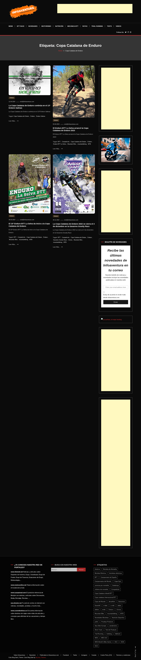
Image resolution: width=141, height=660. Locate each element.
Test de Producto (112, 630)
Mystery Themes (41, 657)
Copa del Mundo (101, 601)
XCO (97, 646)
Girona (70, 240)
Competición (65, 141)
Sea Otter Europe (102, 626)
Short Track (100, 630)
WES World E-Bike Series (104, 642)
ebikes (98, 609)
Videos (118, 26)
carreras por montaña (103, 585)
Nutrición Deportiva (119, 617)
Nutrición (59, 26)
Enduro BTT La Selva (59, 144)
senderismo (114, 626)
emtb (105, 609)
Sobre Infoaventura (19, 655)
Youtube (93, 655)
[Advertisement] (94, 8)
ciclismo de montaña (103, 589)
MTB (89, 144)
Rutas (84, 26)
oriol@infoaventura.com (27, 101)
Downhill (99, 605)
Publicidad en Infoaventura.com (49, 655)
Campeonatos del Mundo (104, 581)
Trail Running (97, 26)
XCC (117, 642)
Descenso (123, 601)
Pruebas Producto (108, 622)
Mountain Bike (72, 144)
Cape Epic (119, 581)
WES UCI (105, 638)
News (11, 26)
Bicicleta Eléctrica (101, 573)
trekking (110, 634)
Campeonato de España (110, 577)
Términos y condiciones (123, 655)
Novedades (32, 26)
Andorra (98, 569)
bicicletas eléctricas (117, 573)
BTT (59, 141)
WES (97, 638)
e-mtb (114, 605)
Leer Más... (13, 121)
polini (98, 622)
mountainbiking (82, 144)
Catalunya (117, 585)
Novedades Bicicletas (103, 617)
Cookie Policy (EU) (106, 655)
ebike (121, 605)
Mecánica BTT (72, 26)
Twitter (75, 655)
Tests (109, 26)
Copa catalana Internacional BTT (107, 597)
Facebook (66, 655)
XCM (123, 642)
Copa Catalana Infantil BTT (105, 593)
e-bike (107, 605)
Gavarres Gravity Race (60, 240)
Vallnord (119, 634)
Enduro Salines (40, 116)
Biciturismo (46, 26)
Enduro (12, 97)
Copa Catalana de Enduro (21, 116)
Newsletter (32, 655)
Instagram (84, 655)
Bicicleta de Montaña (111, 569)
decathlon (113, 601)
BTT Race (20, 26)
